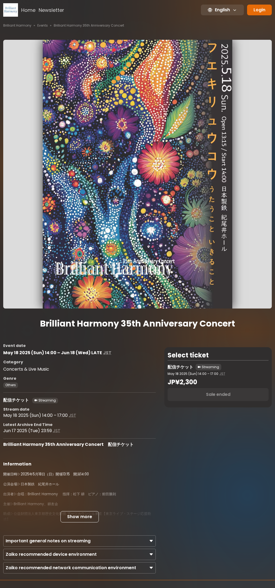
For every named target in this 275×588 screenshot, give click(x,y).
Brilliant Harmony (17, 25)
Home (28, 10)
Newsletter (51, 10)
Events (42, 25)
